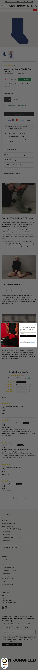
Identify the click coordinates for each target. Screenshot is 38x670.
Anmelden (28, 335)
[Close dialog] (36, 324)
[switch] (4, 667)
